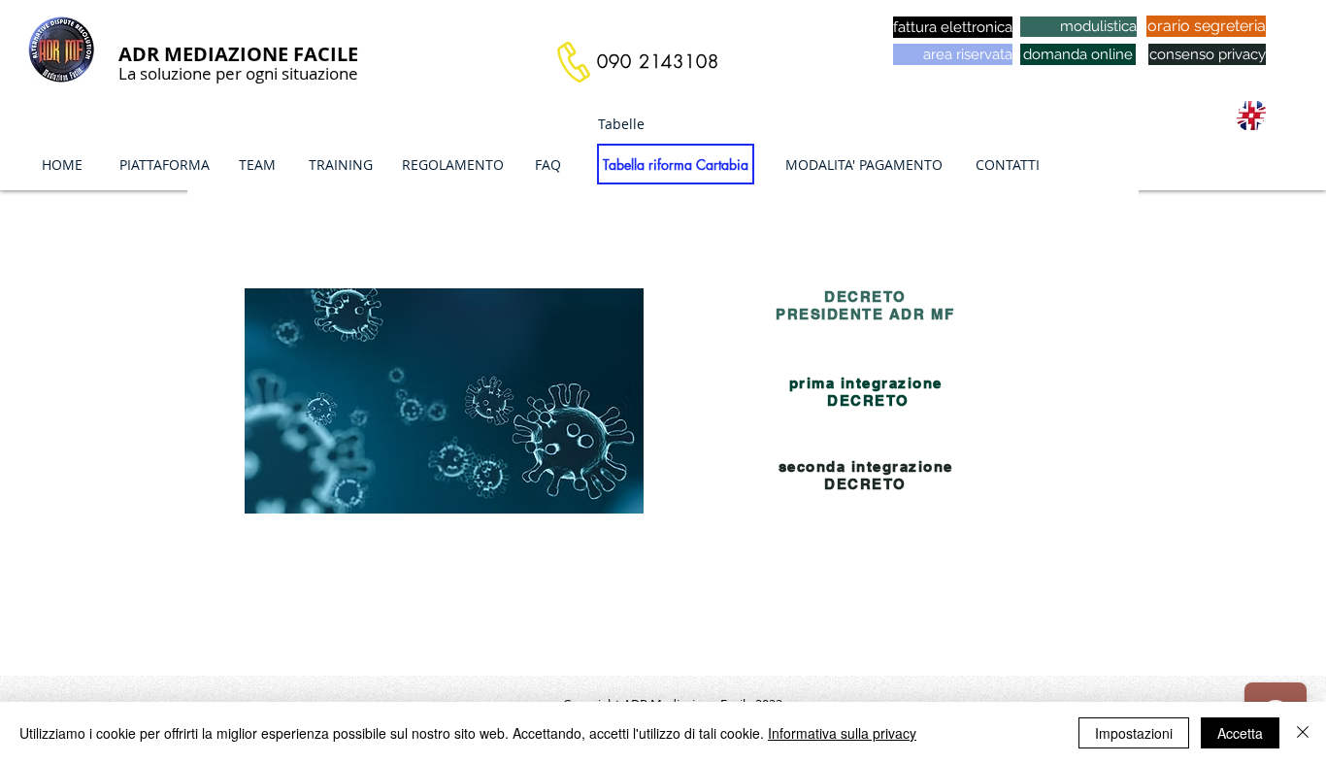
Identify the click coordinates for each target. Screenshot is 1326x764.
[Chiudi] (1302, 732)
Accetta (1240, 733)
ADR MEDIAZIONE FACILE (238, 54)
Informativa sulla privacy (842, 733)
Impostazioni (1134, 733)
